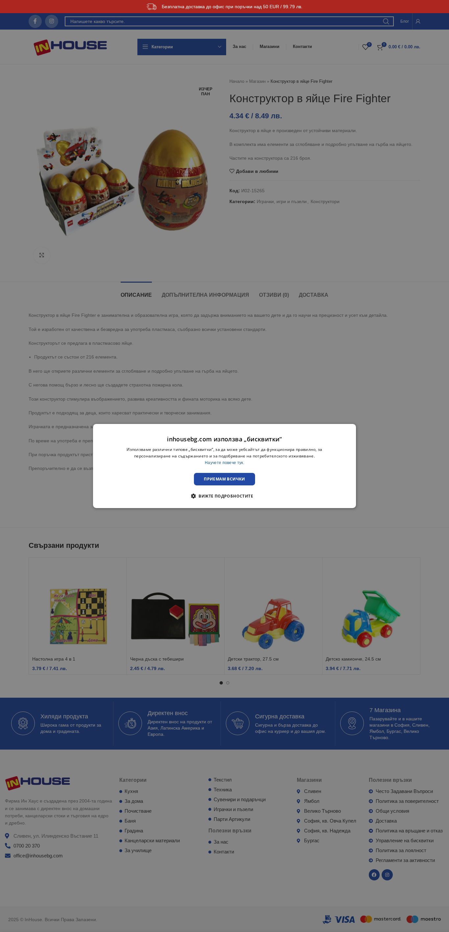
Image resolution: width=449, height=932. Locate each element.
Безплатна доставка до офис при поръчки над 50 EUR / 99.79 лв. (232, 6)
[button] (224, 496)
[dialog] (224, 466)
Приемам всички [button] (224, 479)
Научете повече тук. (224, 462)
